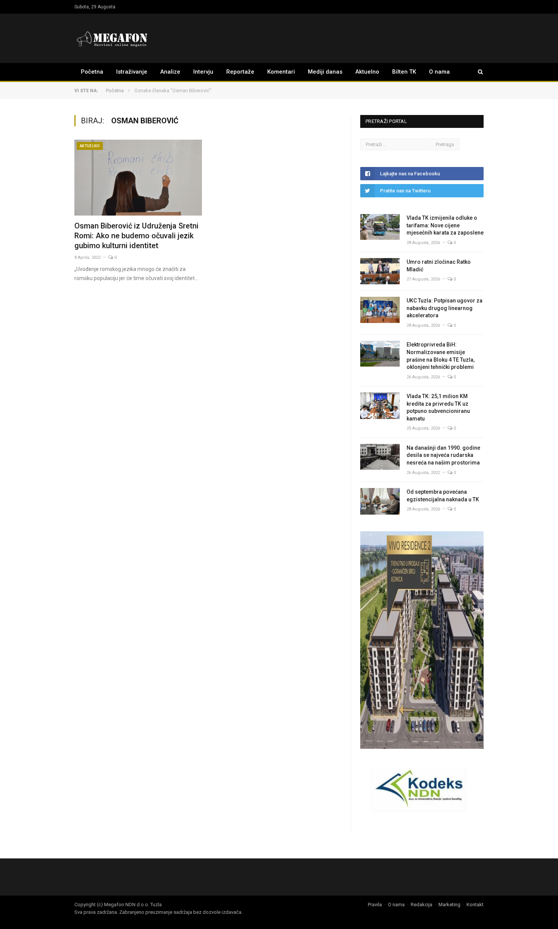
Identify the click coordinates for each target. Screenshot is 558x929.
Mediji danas (325, 71)
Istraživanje (131, 71)
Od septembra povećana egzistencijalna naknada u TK (443, 495)
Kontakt (475, 904)
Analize (170, 71)
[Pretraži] (477, 72)
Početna (92, 71)
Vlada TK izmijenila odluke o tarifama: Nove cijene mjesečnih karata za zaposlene (445, 225)
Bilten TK (404, 71)
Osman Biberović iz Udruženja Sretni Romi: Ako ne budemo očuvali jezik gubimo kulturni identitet (136, 235)
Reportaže (240, 71)
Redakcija (421, 904)
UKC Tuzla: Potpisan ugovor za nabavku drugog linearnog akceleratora (444, 308)
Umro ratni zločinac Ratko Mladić (439, 265)
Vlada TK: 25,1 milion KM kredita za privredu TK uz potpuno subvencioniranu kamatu (438, 407)
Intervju (203, 71)
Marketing (449, 904)
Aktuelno (367, 71)
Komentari (281, 71)
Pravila (375, 904)
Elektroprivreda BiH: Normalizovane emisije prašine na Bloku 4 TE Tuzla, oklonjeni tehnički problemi (440, 356)
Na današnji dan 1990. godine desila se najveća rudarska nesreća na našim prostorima (443, 455)
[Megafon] (112, 38)
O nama (439, 71)
